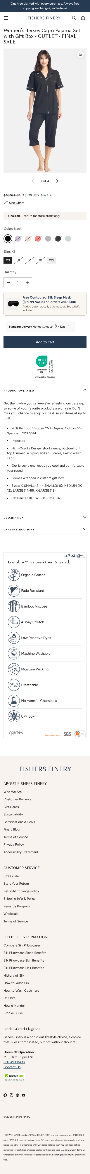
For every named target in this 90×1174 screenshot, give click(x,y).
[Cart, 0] (84, 18)
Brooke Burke (13, 1013)
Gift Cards (11, 807)
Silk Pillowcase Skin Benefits (23, 960)
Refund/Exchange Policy (21, 891)
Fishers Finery (21, 1116)
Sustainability (13, 814)
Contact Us (12, 1067)
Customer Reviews (17, 799)
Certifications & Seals (19, 822)
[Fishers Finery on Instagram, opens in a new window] (11, 1095)
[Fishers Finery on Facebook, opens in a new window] (5, 1095)
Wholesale (10, 914)
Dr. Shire (9, 998)
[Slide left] (32, 181)
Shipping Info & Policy (19, 899)
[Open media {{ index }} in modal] (45, 110)
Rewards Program (16, 906)
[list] (45, 110)
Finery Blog (11, 829)
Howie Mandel (13, 1006)
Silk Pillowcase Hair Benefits (23, 968)
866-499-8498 (14, 1062)
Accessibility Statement (20, 852)
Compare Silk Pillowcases (22, 945)
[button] (14, 1077)
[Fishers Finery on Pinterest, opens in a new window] (17, 1095)
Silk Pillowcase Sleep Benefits (24, 953)
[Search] (74, 18)
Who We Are (12, 792)
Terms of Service (15, 837)
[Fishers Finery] (44, 18)
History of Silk (13, 975)
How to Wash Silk (16, 983)
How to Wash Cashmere (21, 991)
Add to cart (45, 342)
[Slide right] (57, 181)
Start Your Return (16, 884)
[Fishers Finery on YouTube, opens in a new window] (24, 1095)
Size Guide (11, 876)
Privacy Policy (13, 844)
